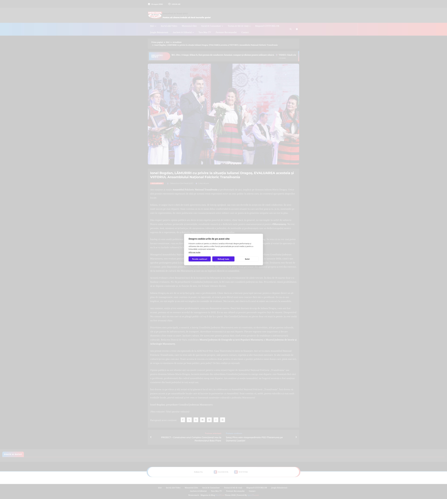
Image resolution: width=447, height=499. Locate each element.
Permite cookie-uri (199, 259)
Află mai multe (194, 252)
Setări (247, 259)
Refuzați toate (223, 259)
